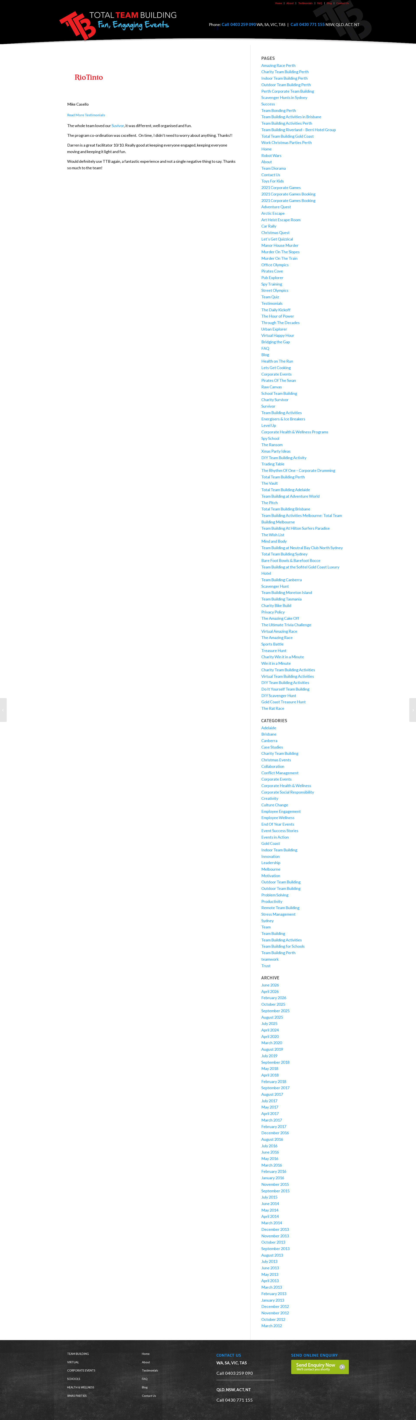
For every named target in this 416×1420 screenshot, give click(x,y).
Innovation (270, 856)
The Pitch (269, 502)
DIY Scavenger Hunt (278, 695)
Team (266, 927)
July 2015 (269, 1197)
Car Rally (268, 226)
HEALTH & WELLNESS (80, 1387)
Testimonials (305, 3)
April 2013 (270, 1280)
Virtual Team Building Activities (287, 676)
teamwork (270, 959)
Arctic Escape (273, 213)
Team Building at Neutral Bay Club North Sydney (302, 547)
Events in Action (275, 837)
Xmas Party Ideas (276, 451)
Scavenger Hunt (275, 586)
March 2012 (271, 1325)
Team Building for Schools (283, 946)
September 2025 (275, 1010)
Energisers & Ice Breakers (283, 418)
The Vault (269, 483)
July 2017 (269, 1100)
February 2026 (273, 997)
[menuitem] (278, 3)
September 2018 (275, 1062)
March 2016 (271, 1165)
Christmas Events (276, 759)
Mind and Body (274, 541)
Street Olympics (274, 290)
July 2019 (269, 1055)
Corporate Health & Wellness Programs (294, 431)
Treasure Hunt (273, 650)
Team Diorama (273, 168)
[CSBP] (412, 710)
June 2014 (270, 1203)
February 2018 (273, 1081)
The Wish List (272, 534)
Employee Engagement (281, 811)
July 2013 (269, 1261)
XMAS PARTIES (77, 1395)
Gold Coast (270, 843)
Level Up (268, 425)
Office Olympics (275, 264)
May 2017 (269, 1107)
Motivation (270, 875)
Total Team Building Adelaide (285, 489)
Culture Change (274, 804)
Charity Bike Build (276, 605)
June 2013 (270, 1267)
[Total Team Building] (118, 24)
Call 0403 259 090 (239, 24)
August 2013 (272, 1255)
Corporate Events (276, 374)
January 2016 (272, 1177)
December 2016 (275, 1132)
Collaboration (272, 766)
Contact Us (342, 3)
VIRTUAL (73, 1362)
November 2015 (275, 1184)
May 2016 (269, 1158)
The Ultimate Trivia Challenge (286, 624)
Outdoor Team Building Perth (286, 84)
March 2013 (271, 1287)
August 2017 (272, 1094)
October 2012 (273, 1319)
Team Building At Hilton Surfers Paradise (295, 528)
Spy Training (271, 284)
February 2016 (273, 1171)
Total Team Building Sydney (284, 554)
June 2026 (270, 985)
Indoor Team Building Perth (284, 78)
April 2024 (270, 1030)
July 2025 (269, 1023)
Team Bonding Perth (278, 110)
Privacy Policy (273, 612)
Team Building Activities (281, 412)
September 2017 (275, 1087)
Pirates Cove (272, 271)
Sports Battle (272, 644)
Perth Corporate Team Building (287, 91)
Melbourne (270, 869)
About (290, 3)
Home (278, 3)
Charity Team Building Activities (288, 669)
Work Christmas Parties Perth (286, 142)
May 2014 (269, 1210)
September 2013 (275, 1248)
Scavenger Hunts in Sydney (284, 97)
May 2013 (269, 1274)
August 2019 (272, 1049)
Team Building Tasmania (281, 599)
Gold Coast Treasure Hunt (283, 701)
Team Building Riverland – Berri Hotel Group (298, 129)
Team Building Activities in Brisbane (291, 116)
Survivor (268, 406)
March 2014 (271, 1222)
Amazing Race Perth (278, 65)
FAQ (319, 3)
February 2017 (273, 1126)
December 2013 (275, 1229)
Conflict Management (280, 772)
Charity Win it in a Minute (282, 656)
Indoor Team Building (279, 849)
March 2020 (271, 1042)
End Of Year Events (277, 824)
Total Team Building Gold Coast (287, 136)
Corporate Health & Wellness (286, 785)
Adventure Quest (276, 206)
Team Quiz (270, 296)
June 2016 (270, 1152)
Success (268, 104)
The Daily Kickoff (276, 309)
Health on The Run (277, 361)
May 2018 (269, 1068)
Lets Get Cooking (276, 367)
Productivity (271, 901)
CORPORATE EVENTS (81, 1370)
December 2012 (275, 1306)
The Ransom (272, 444)
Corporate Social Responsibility (287, 792)
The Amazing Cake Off (280, 618)
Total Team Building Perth (283, 476)
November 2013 (275, 1235)
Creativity (269, 798)
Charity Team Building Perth (285, 71)
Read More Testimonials (86, 115)
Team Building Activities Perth (286, 123)
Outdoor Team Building (281, 881)
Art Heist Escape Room (281, 219)
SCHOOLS (73, 1379)
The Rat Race (272, 708)
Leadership (270, 862)
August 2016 (272, 1139)
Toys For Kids (272, 181)
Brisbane (268, 734)
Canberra (269, 740)
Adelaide (268, 727)
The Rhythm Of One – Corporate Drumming (298, 470)
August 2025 (272, 1017)
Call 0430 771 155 (308, 24)
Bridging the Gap (275, 341)
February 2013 (273, 1293)
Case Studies (272, 747)
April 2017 (270, 1113)
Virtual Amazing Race (279, 631)
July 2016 (269, 1145)
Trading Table (272, 464)
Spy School (270, 438)
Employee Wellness (277, 817)
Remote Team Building (280, 907)
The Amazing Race (277, 637)
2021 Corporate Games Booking (288, 194)
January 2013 (272, 1300)
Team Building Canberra (281, 579)
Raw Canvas (271, 386)
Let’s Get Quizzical (277, 239)
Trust (266, 965)
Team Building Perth (278, 952)
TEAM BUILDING (78, 1353)
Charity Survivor (275, 399)
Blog (329, 3)
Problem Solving (274, 894)
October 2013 (273, 1242)
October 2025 (273, 1004)
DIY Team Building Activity (283, 457)
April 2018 (270, 1075)
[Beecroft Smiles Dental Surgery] (3, 710)
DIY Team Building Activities (285, 682)
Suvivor (118, 125)
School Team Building (279, 393)
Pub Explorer (272, 277)
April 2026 (270, 991)
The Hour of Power (277, 316)
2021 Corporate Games (281, 187)
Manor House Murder (280, 245)
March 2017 (271, 1120)
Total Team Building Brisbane (285, 509)
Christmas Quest (275, 232)
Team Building (273, 933)
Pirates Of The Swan (278, 380)
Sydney (267, 920)
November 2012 (275, 1312)
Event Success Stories (279, 830)
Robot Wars (271, 155)
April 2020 (270, 1036)
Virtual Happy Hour (277, 335)
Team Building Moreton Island (286, 592)
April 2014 (270, 1216)
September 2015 (275, 1190)
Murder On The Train (279, 258)
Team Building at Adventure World (290, 496)
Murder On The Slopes (280, 251)
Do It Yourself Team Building (285, 689)
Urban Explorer (274, 329)
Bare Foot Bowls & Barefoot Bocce (290, 560)
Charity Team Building (279, 753)
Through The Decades (280, 322)
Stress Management (278, 914)
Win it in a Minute (276, 663)
